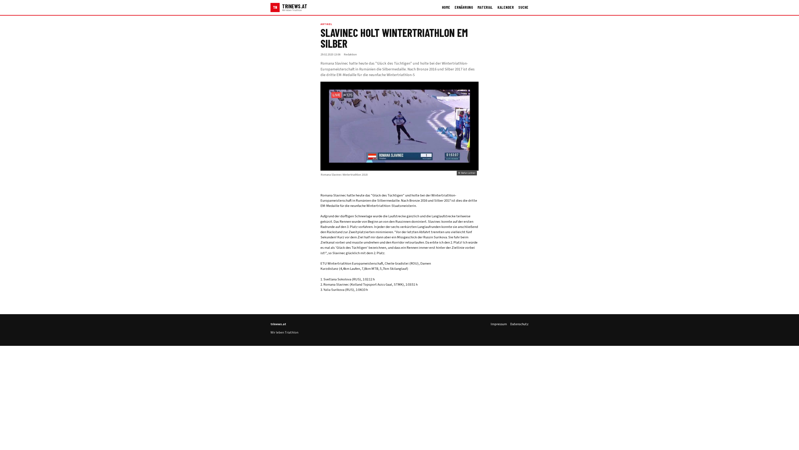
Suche (523, 7)
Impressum (499, 324)
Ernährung (464, 7)
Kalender (506, 7)
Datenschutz (519, 324)
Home (446, 7)
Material (485, 7)
